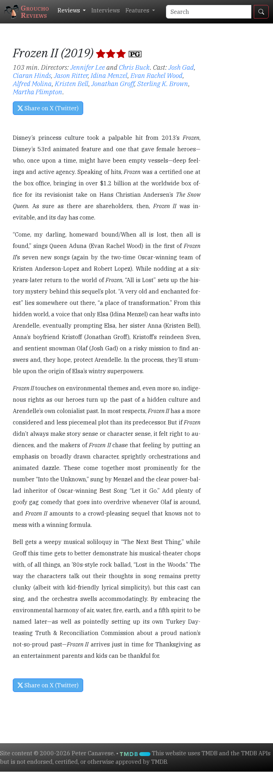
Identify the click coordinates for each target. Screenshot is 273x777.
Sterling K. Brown (162, 83)
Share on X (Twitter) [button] (51, 108)
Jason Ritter (71, 75)
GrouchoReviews (35, 11)
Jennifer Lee (87, 67)
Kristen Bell (72, 83)
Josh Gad (181, 67)
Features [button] (138, 10)
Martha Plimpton (38, 91)
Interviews (105, 10)
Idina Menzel (109, 75)
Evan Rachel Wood (156, 75)
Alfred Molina (32, 83)
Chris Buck (134, 67)
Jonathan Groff (112, 83)
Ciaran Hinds (32, 75)
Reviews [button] (69, 10)
